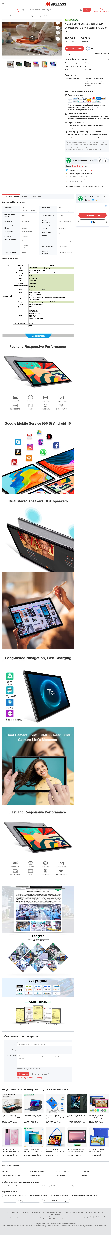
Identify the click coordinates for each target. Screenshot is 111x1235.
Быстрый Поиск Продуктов (94, 1212)
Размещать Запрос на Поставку (29, 1078)
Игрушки (12, 16)
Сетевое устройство (63, 1171)
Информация (55, 1214)
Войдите (69, 186)
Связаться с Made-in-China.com (74, 1212)
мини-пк (5, 1171)
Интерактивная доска (36, 1171)
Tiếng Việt (52, 1219)
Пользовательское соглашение (30, 1212)
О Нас (8, 1212)
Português (32, 1217)
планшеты (85, 1171)
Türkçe (45, 1219)
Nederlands (72, 1217)
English (18, 1217)
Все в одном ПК (61, 1175)
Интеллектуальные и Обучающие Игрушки (30, 16)
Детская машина (10, 1201)
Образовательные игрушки (29, 1201)
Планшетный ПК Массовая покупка (56, 1201)
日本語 (92, 1217)
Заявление (15, 1212)
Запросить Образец (101, 54)
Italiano (57, 1217)
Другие (84, 1175)
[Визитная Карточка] (106, 206)
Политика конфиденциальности (52, 1212)
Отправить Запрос (74, 48)
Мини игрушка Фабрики (59, 1196)
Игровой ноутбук (34, 1175)
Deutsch (64, 1217)
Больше (5, 1205)
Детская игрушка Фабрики (38, 1196)
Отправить (23, 1074)
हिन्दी (97, 1217)
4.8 (86, 200)
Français (40, 1217)
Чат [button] (92, 48)
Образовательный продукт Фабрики (85, 1196)
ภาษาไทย (103, 1217)
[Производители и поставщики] (55, 4)
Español (24, 1217)
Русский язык (49, 1217)
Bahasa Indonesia (62, 1219)
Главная (4, 16)
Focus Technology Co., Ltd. (53, 1223)
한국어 (86, 1217)
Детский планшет (51, 16)
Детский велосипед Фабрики (14, 1196)
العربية (80, 1217)
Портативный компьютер (11, 1175)
